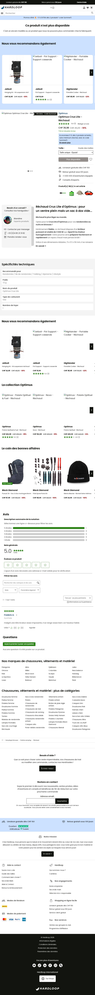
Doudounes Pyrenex (57, 712)
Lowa (4, 680)
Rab (3, 674)
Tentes (4, 716)
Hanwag (75, 674)
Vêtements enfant (56, 697)
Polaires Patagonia (56, 709)
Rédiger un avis (83, 124)
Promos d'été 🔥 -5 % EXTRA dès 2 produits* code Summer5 (47, 18)
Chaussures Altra (79, 719)
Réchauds (6, 729)
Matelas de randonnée (11, 719)
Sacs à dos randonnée (34, 697)
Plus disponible (73, 159)
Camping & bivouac (11, 740)
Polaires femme (8, 703)
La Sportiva (6, 677)
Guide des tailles (85, 148)
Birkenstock (76, 677)
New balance (77, 670)
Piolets (27, 700)
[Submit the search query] (92, 13)
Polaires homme (8, 713)
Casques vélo (30, 724)
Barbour (28, 680)
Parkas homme (8, 710)
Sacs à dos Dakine (79, 697)
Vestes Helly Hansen (57, 715)
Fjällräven (52, 667)
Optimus (63, 113)
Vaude (51, 677)
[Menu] (2, 13)
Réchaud (36, 740)
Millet (27, 670)
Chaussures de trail (33, 709)
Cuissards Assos (78, 700)
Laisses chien (77, 713)
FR (51, 8)
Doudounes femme (9, 697)
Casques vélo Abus (79, 726)
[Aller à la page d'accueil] (3, 740)
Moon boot (29, 674)
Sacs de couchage (9, 726)
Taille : (61, 148)
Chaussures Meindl (56, 727)
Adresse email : (47, 796)
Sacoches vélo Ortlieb (81, 716)
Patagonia (6, 667)
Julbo (74, 667)
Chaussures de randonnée (31, 705)
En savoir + (41, 246)
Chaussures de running (34, 712)
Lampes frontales (9, 723)
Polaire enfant (54, 700)
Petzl (74, 680)
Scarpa (51, 674)
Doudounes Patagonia (81, 729)
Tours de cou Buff (79, 723)
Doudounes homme (10, 706)
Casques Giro (77, 703)
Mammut (52, 680)
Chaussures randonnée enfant (34, 720)
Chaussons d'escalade (34, 715)
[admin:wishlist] (90, 159)
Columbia (52, 670)
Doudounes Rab (78, 706)
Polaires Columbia (56, 719)
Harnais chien (77, 710)
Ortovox (5, 670)
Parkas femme (7, 700)
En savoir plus (65, 143)
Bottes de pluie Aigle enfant (57, 705)
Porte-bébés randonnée (35, 727)
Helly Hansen (30, 677)
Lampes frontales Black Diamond (58, 723)
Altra (27, 667)
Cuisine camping (25, 740)
